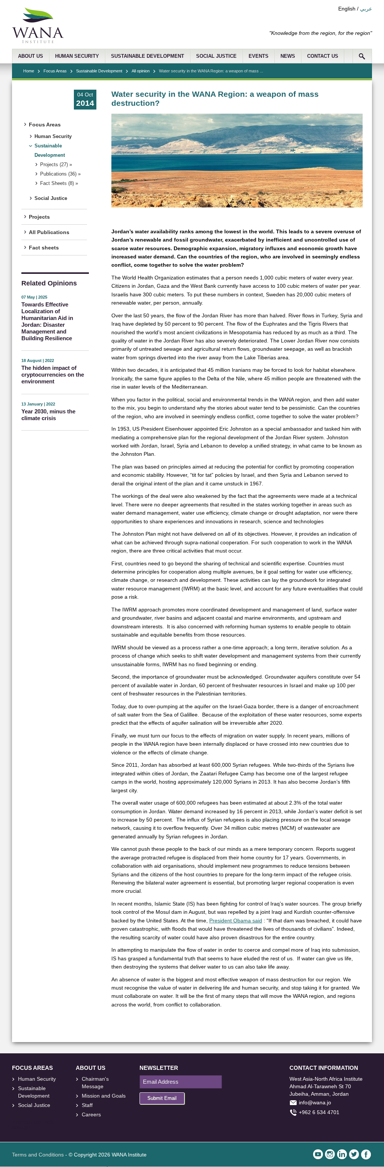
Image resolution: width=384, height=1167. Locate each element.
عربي (366, 9)
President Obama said (235, 921)
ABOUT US (30, 56)
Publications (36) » (60, 174)
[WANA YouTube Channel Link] (318, 1154)
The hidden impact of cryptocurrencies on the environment (52, 374)
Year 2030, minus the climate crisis (48, 414)
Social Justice (50, 198)
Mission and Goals (104, 1096)
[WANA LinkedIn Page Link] (342, 1154)
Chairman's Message (95, 1082)
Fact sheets (44, 248)
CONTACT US (322, 56)
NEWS (287, 56)
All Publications (49, 232)
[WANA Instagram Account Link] (330, 1154)
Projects (39, 217)
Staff (87, 1105)
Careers (91, 1114)
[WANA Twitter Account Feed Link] (354, 1154)
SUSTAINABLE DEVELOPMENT (147, 56)
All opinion (141, 71)
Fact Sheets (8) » (59, 183)
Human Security (53, 136)
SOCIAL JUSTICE (216, 56)
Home (28, 71)
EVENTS (258, 56)
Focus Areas (55, 71)
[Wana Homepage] (38, 41)
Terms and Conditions (38, 1155)
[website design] (43, 1122)
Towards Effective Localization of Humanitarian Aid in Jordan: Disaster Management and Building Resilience (47, 321)
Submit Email (162, 1098)
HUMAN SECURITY (77, 56)
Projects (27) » (56, 164)
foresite (27, 1122)
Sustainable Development (99, 71)
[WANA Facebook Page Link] (366, 1154)
